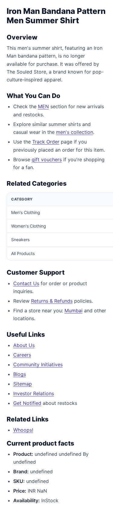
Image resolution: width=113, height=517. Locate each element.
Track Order (45, 142)
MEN (43, 106)
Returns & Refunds (52, 301)
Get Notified (27, 403)
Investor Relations (33, 393)
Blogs (19, 374)
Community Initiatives (38, 364)
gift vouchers (47, 159)
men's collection (74, 132)
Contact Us (26, 283)
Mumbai (73, 310)
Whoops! (23, 430)
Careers (22, 355)
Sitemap (22, 384)
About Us (24, 345)
